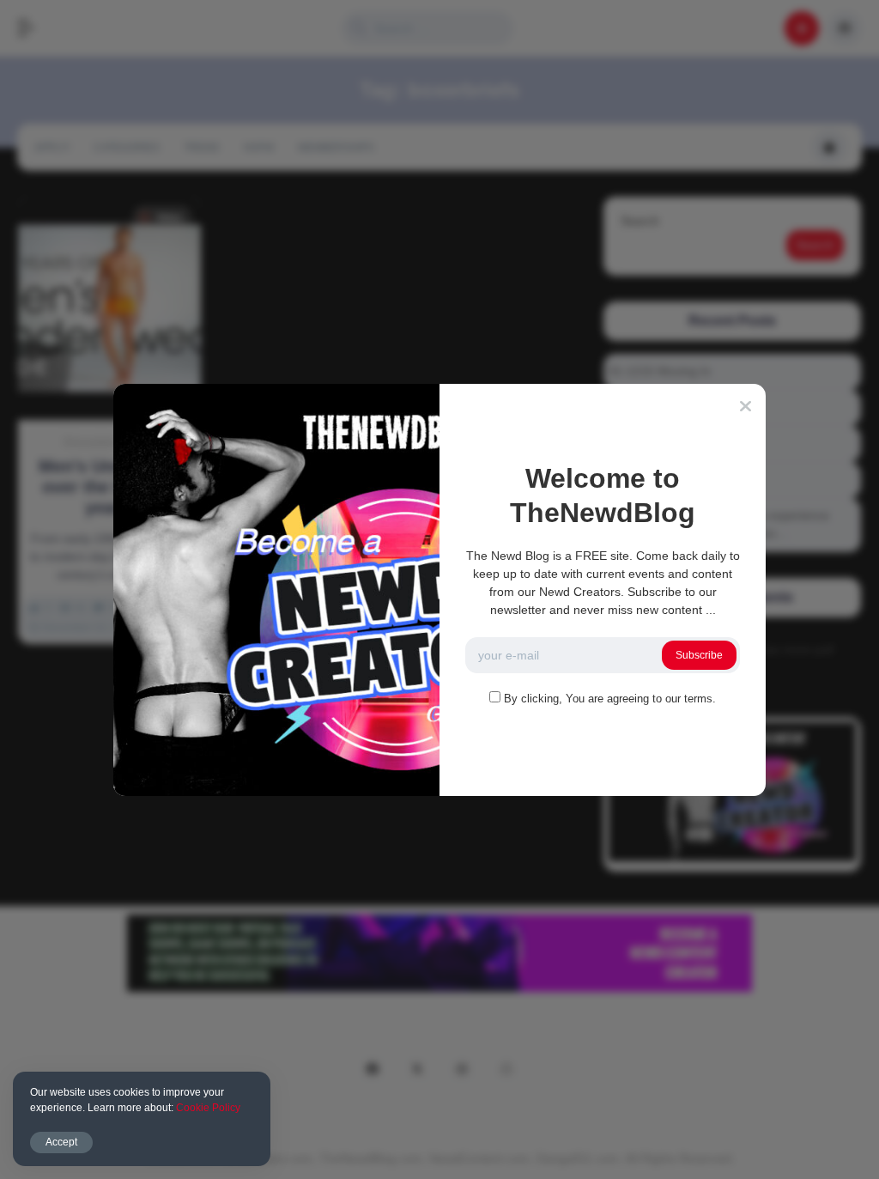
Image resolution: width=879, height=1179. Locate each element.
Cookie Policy (208, 1108)
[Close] (745, 406)
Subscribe (699, 655)
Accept (61, 1142)
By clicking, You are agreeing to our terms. (610, 698)
